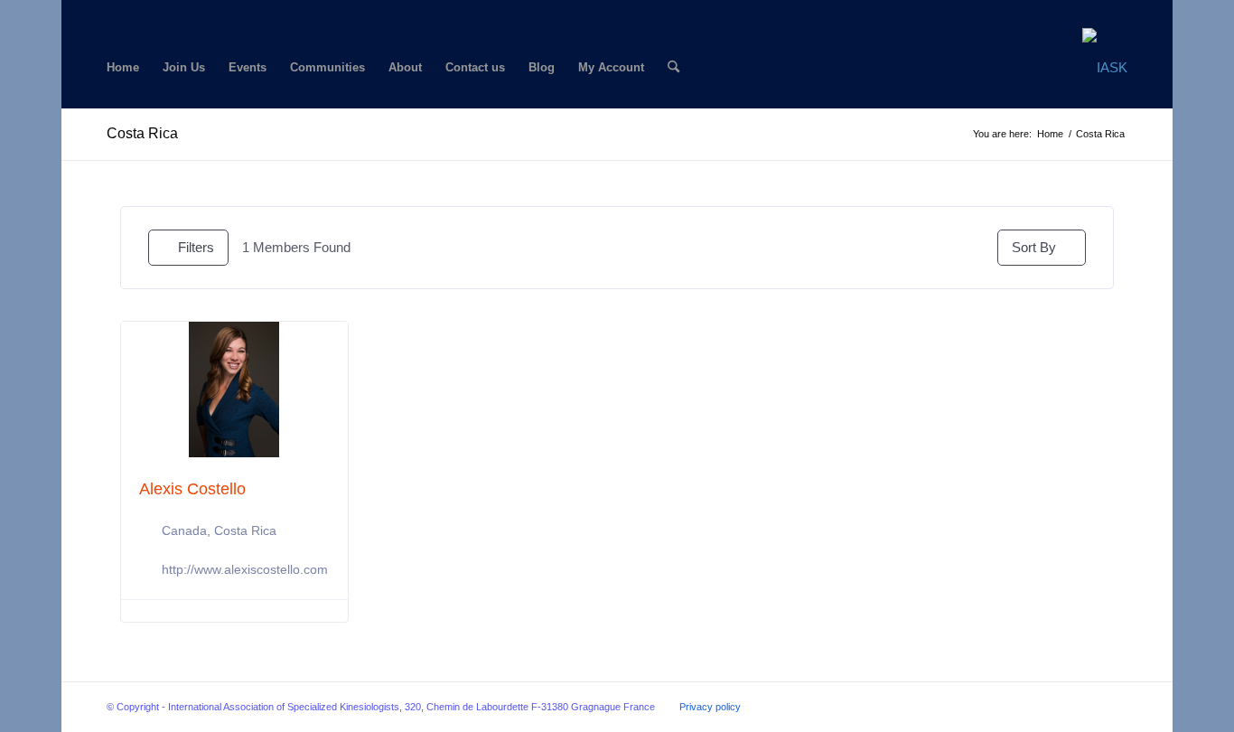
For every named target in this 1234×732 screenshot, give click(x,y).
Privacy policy (710, 706)
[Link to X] (139, 13)
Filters (196, 247)
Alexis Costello (192, 489)
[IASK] (1104, 68)
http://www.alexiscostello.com (245, 569)
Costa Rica (142, 133)
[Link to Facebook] (111, 13)
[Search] (673, 68)
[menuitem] (123, 68)
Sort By (1034, 247)
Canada (184, 530)
